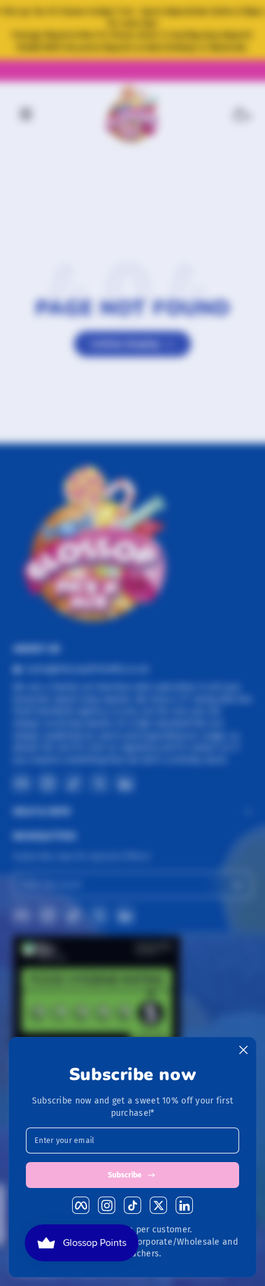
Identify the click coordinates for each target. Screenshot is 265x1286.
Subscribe (125, 1175)
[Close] (243, 1050)
